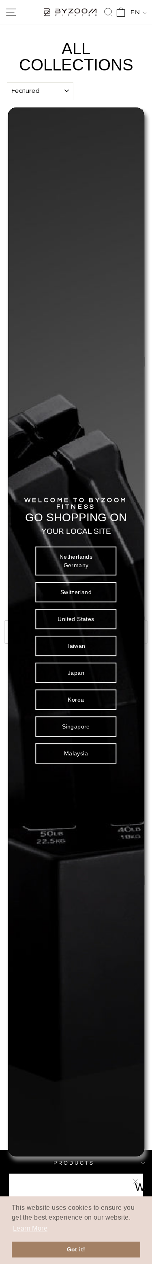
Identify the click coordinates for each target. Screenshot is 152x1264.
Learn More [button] (30, 1228)
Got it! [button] (76, 1249)
